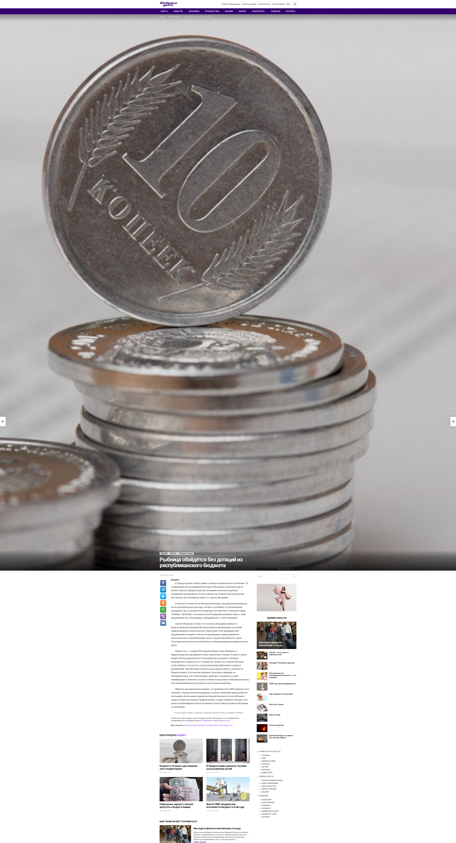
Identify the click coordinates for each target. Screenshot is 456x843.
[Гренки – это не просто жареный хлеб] (262, 655)
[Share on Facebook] (163, 583)
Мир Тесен (228, 725)
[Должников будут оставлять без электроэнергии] (262, 738)
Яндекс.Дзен (225, 721)
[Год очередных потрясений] (262, 697)
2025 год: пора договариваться (282, 683)
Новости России (264, 4)
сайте (225, 718)
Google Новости (208, 721)
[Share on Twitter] (163, 596)
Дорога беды (274, 714)
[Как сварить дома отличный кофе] (3, 421)
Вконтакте (193, 725)
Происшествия (212, 11)
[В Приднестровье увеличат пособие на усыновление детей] (228, 751)
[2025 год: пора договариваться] (262, 687)
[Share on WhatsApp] (163, 610)
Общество (178, 11)
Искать (294, 576)
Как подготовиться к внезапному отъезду (217, 828)
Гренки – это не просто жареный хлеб (279, 653)
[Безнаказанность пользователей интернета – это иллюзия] (262, 676)
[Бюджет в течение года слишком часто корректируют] (181, 751)
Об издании (266, 799)
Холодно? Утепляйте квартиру (281, 663)
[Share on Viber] (163, 616)
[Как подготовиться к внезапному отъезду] (276, 635)
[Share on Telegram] (163, 590)
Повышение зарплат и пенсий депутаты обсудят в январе (176, 805)
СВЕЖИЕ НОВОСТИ (266, 776)
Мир (288, 4)
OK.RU (186, 725)
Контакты (290, 11)
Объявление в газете (269, 811)
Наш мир (229, 11)
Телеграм (209, 725)
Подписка (275, 11)
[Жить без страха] (262, 707)
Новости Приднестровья (231, 4)
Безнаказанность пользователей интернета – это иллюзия (282, 675)
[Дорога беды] (262, 718)
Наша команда (267, 802)
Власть (164, 11)
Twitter (221, 725)
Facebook (265, 764)
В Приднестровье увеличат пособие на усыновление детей (226, 767)
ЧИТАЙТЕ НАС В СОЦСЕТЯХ (269, 751)
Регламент (265, 808)
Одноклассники (268, 761)
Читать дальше (199, 842)
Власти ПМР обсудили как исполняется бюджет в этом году (225, 805)
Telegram (265, 755)
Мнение (242, 11)
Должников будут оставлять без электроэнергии (281, 736)
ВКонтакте (265, 770)
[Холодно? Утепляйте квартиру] (262, 666)
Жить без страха (276, 704)
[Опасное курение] (262, 728)
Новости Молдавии (249, 4)
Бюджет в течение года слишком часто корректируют (178, 767)
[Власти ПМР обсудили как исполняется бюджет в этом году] (228, 789)
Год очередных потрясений (281, 694)
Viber (216, 725)
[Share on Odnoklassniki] (163, 603)
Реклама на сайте (269, 814)
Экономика (194, 11)
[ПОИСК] (295, 4)
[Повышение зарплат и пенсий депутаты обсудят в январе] (181, 789)
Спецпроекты (258, 11)
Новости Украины (278, 4)
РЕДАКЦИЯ (263, 796)
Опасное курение (276, 725)
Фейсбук (201, 725)
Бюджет (181, 735)
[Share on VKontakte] (163, 623)
